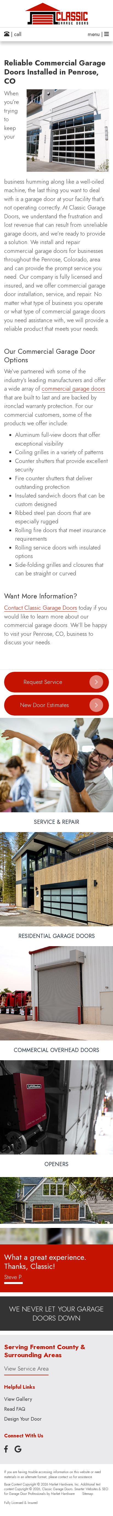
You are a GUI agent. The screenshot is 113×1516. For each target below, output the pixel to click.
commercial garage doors (73, 389)
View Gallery (18, 1399)
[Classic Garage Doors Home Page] (56, 13)
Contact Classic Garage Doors (40, 608)
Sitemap (87, 1493)
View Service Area (26, 1369)
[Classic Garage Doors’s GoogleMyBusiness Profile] (18, 1449)
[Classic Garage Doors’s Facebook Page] (6, 1449)
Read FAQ (14, 1409)
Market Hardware (63, 1493)
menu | (96, 34)
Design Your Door (23, 1419)
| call (15, 34)
